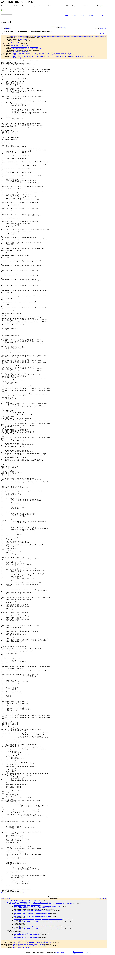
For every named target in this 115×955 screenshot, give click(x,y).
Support (82, 15)
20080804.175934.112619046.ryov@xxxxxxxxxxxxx (25, 47)
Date (6, 28)
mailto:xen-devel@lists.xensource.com (21, 51)
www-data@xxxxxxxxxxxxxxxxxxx (20, 45)
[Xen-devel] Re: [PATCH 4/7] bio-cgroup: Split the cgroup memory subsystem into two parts (38, 919)
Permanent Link (97, 33)
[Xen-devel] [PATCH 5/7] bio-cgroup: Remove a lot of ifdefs (29, 907)
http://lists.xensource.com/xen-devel (12, 892)
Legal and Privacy (59, 952)
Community (92, 15)
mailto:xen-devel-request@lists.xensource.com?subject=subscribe (55, 53)
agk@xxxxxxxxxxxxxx (17, 42)
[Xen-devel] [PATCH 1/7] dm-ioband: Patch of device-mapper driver (25, 902)
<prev (2, 28)
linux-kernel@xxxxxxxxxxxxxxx (19, 36)
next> (9, 28)
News (102, 15)
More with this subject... (54, 896)
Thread (101, 28)
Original (103, 33)
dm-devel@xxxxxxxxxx (34, 36)
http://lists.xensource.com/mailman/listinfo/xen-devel (24, 53)
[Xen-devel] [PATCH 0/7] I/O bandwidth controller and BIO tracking (22, 900)
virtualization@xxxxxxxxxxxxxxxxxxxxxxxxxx (76, 36)
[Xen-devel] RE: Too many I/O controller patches (27, 933)
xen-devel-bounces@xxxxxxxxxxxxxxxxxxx (22, 58)
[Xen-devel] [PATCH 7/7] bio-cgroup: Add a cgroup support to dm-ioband (33, 910)
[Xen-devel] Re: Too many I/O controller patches (26, 934)
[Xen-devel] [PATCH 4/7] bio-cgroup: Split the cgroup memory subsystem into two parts (37, 906)
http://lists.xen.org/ (103, 5)
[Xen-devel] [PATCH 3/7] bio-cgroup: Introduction (27, 905)
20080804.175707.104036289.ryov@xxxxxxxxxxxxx (25, 56)
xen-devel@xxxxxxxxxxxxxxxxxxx (97, 36)
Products (74, 15)
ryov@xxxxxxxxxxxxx (23, 39)
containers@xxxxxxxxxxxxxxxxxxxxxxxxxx (52, 36)
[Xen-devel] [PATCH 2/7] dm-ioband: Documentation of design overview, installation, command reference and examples (42, 903)
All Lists (55, 25)
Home (66, 15)
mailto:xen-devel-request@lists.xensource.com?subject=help (26, 48)
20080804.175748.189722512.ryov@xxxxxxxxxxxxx (53, 56)
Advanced (63, 27)
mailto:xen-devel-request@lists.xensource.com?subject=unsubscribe (56, 54)
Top (51, 25)
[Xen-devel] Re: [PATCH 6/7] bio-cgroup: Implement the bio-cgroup (32, 913)
